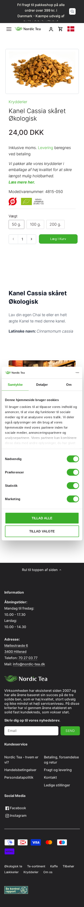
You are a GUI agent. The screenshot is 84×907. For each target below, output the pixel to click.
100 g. (35, 224)
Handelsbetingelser (20, 770)
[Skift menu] (8, 29)
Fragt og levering (58, 770)
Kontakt (50, 777)
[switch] (73, 472)
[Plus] (31, 239)
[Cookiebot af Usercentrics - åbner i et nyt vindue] (60, 372)
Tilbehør (68, 866)
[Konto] (51, 29)
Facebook (17, 808)
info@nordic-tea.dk (29, 664)
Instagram (17, 815)
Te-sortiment (36, 866)
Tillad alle (42, 518)
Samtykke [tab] (15, 384)
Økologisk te (13, 866)
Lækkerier (11, 872)
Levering (45, 147)
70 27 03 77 (28, 658)
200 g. (55, 224)
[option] (42, 71)
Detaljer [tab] (42, 384)
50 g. (16, 224)
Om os (48, 872)
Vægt (13, 216)
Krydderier (18, 102)
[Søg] (72, 11)
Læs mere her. (22, 182)
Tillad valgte (42, 531)
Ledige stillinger (57, 785)
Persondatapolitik (18, 777)
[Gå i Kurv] (60, 29)
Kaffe (54, 866)
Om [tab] (69, 384)
